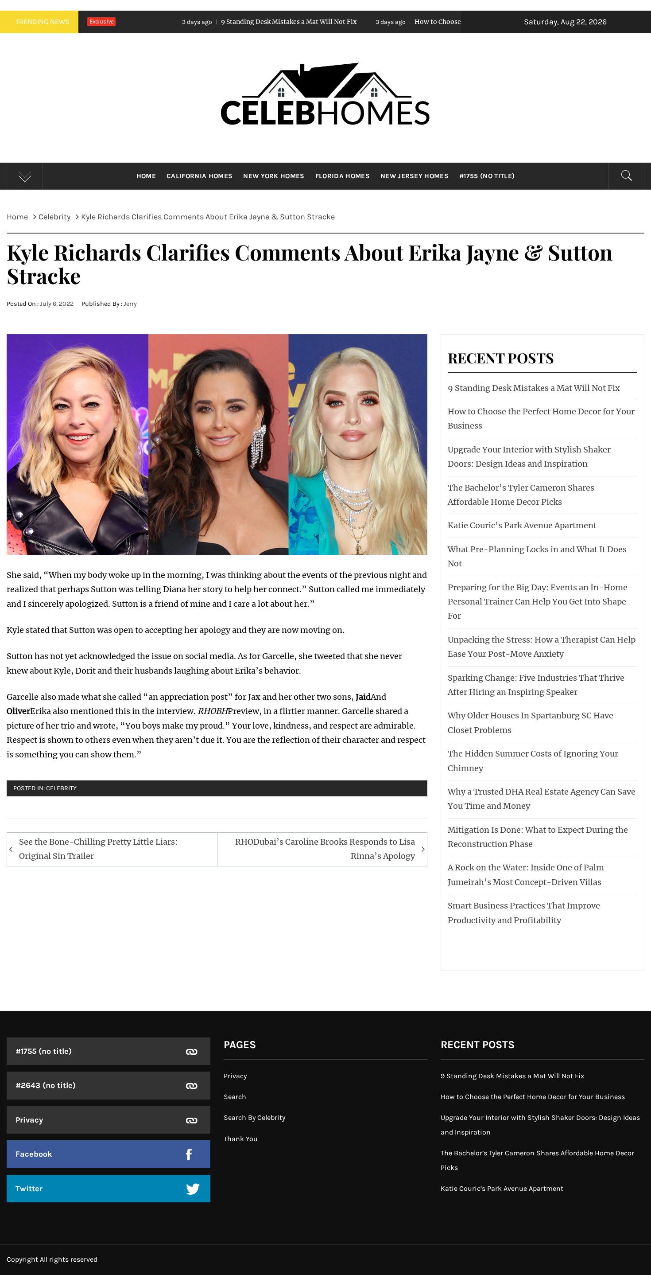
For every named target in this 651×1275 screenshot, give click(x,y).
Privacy (29, 1120)
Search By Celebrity (254, 1117)
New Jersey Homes (414, 176)
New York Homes (273, 176)
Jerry (130, 304)
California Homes (199, 176)
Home (146, 176)
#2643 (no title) (46, 1085)
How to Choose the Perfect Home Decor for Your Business (428, 22)
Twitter (29, 1188)
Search (235, 1096)
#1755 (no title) (487, 176)
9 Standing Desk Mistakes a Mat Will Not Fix (214, 22)
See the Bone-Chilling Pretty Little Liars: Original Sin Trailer (98, 849)
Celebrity (61, 788)
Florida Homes (342, 176)
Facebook (34, 1154)
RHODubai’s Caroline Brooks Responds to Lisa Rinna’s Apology (325, 849)
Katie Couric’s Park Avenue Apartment (522, 525)
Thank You (241, 1139)
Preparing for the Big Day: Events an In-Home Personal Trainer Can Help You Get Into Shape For (538, 601)
